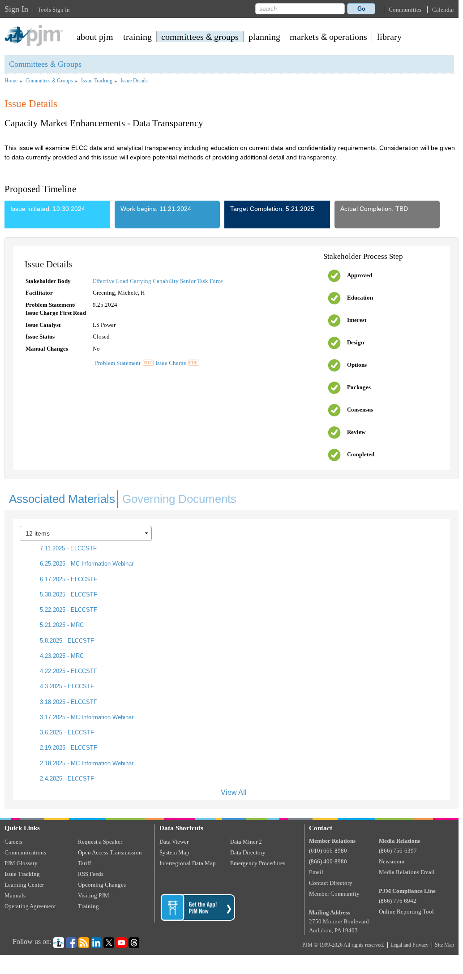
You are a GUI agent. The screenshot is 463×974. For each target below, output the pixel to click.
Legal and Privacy (409, 945)
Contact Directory (330, 883)
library (389, 37)
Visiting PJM (93, 895)
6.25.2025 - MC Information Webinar (85, 563)
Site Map (444, 945)
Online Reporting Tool (406, 911)
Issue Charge (170, 363)
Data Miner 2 (246, 841)
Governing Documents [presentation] (179, 499)
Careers (13, 841)
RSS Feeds (90, 874)
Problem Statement (118, 363)
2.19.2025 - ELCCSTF (67, 747)
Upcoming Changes (102, 884)
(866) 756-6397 (398, 850)
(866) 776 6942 (397, 900)
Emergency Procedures (257, 863)
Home (10, 81)
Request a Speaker (100, 841)
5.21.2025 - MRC (61, 625)
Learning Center (24, 884)
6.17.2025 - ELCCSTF (67, 579)
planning (264, 37)
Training (88, 906)
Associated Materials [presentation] (62, 499)
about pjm (95, 37)
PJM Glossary (21, 863)
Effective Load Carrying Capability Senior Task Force (158, 281)
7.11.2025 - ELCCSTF (67, 548)
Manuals (15, 895)
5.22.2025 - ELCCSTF (67, 609)
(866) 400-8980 (328, 861)
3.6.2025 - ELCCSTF (66, 732)
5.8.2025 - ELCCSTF (66, 640)
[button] (405, 9)
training (137, 37)
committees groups (200, 37)
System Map (174, 852)
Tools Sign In (54, 9)
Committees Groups (45, 64)
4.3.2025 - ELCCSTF (66, 686)
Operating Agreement (30, 906)
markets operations (328, 37)
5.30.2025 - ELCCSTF (67, 594)
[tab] (61, 497)
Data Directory (248, 852)
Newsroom (391, 861)
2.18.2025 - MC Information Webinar (85, 763)
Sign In (16, 8)
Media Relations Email (407, 872)
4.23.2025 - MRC (61, 655)
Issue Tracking (96, 81)
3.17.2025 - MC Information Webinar (85, 717)
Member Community (334, 893)
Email (316, 872)
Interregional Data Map (187, 863)
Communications (25, 852)
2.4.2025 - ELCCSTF (66, 778)
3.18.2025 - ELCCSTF (67, 702)
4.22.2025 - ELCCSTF (67, 671)
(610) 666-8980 (328, 850)
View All (234, 792)
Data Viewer (174, 841)
